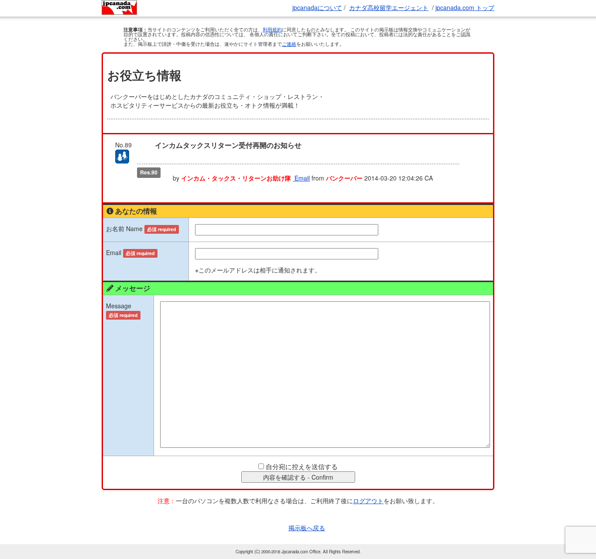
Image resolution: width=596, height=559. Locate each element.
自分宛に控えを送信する (302, 466)
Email (301, 178)
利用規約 (272, 29)
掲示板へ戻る (306, 527)
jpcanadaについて (317, 7)
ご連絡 (289, 43)
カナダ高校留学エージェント (388, 7)
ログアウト (368, 500)
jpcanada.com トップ (464, 7)
